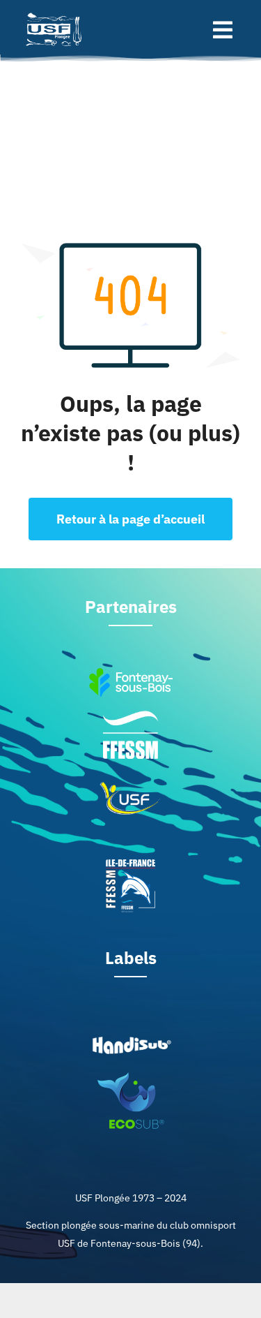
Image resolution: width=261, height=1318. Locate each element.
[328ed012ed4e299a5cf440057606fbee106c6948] (131, 1077)
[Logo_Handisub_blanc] (131, 1040)
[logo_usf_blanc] (55, 13)
